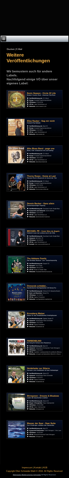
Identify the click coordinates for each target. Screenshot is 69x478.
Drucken (10, 49)
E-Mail (19, 49)
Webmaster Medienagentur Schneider (27, 475)
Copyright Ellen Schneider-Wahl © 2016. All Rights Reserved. (34, 471)
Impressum (27, 467)
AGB (45, 467)
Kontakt (37, 467)
